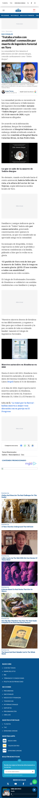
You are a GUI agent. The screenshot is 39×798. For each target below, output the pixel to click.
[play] (34, 790)
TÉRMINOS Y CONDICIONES (14, 678)
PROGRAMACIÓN (10, 711)
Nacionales (9, 31)
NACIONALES (15, 15)
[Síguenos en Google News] (32, 445)
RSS (5, 675)
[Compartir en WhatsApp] (25, 445)
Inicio (3, 31)
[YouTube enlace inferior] (15, 784)
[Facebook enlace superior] (31, 3)
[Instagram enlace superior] (35, 3)
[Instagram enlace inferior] (31, 784)
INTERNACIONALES (11, 704)
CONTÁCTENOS (9, 668)
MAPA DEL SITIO (10, 671)
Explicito (4, 454)
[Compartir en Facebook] (21, 445)
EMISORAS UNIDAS (20, 3)
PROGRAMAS (5, 15)
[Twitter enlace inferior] (8, 784)
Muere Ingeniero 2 (14, 454)
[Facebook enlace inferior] (23, 784)
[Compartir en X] (28, 445)
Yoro (22, 454)
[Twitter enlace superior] (28, 3)
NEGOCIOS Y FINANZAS (27, 15)
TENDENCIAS (8, 701)
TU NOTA (5, 3)
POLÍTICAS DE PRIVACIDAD (13, 681)
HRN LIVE (7, 715)
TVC (11, 3)
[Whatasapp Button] (34, 781)
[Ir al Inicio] (18, 10)
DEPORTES (8, 708)
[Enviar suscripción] (33, 772)
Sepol (10, 381)
